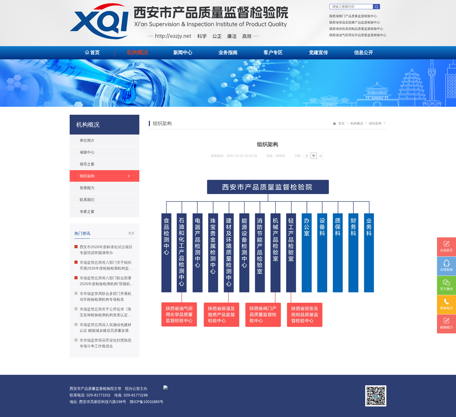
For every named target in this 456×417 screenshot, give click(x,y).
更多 (131, 233)
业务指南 (228, 52)
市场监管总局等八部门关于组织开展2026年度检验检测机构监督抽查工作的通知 (106, 265)
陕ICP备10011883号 (146, 402)
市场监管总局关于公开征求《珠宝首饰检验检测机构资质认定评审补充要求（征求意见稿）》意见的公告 (105, 312)
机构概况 (137, 52)
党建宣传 (318, 52)
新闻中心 (182, 52)
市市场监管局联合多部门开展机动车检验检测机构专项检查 (105, 296)
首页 (95, 52)
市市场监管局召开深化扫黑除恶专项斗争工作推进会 (105, 343)
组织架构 (375, 123)
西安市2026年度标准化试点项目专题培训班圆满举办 (106, 250)
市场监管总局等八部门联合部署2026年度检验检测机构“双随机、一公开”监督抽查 (107, 281)
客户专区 (273, 52)
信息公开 (363, 52)
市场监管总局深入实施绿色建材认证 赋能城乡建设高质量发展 (105, 328)
